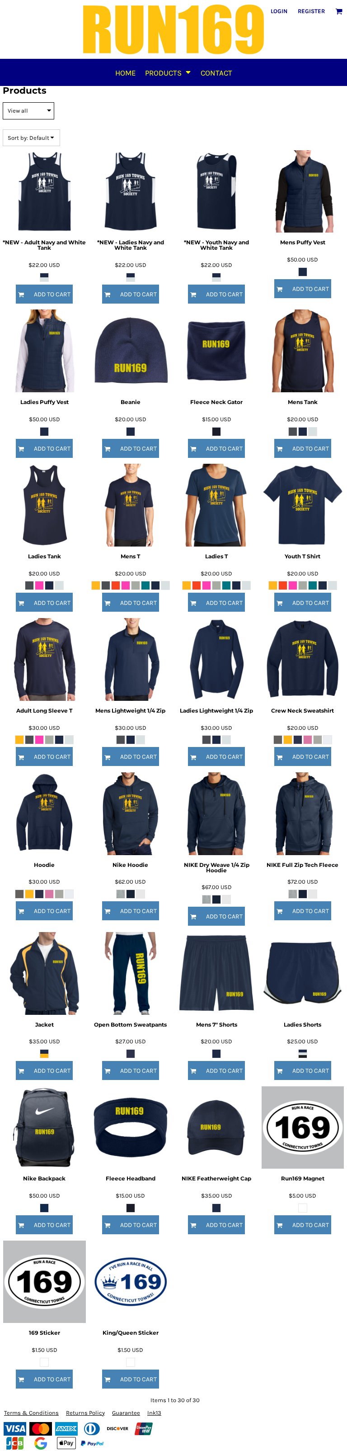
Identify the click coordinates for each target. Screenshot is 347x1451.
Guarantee (126, 1412)
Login (279, 11)
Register (311, 11)
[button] (168, 72)
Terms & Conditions (31, 1412)
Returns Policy (85, 1412)
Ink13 (154, 1412)
